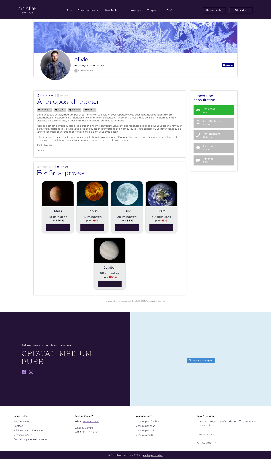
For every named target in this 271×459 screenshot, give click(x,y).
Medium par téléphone (148, 421)
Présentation (46, 95)
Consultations (86, 10)
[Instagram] (31, 372)
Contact (17, 425)
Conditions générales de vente (30, 439)
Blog (169, 10)
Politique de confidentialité (28, 430)
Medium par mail (145, 430)
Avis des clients (22, 421)
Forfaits (63, 95)
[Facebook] (24, 372)
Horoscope (134, 10)
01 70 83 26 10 (91, 421)
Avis (69, 10)
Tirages (151, 10)
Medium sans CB (145, 434)
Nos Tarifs (111, 10)
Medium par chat (145, 425)
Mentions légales (22, 434)
